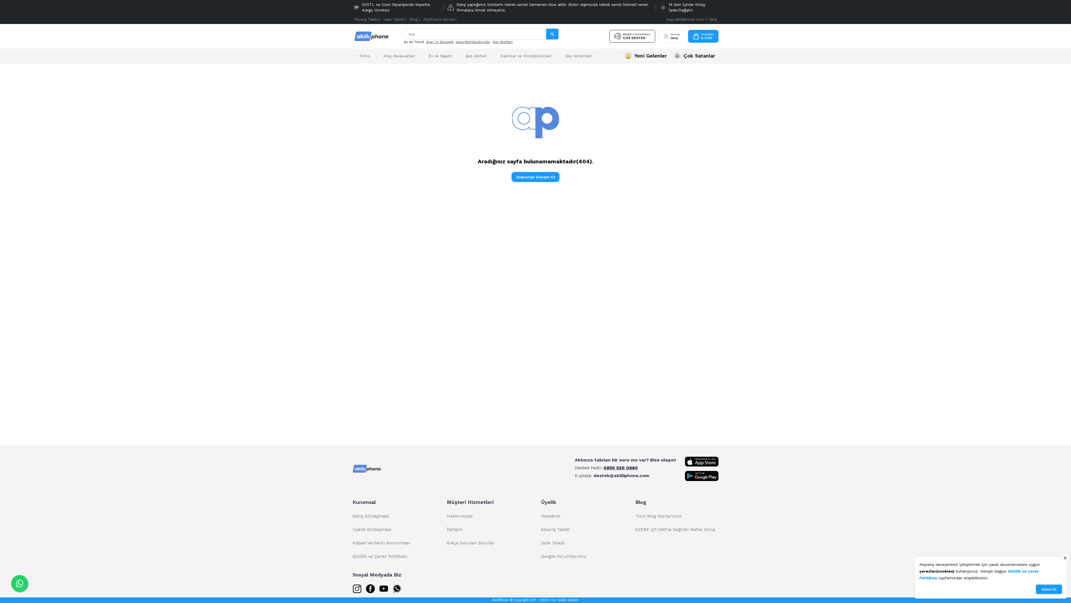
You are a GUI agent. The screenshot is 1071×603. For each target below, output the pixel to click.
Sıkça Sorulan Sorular (471, 542)
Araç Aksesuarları (399, 56)
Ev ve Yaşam (440, 56)
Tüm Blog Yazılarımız (658, 516)
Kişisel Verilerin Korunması (381, 542)
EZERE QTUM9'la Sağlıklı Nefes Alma (675, 529)
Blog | (415, 19)
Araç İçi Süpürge (440, 42)
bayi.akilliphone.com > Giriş (692, 19)
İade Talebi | (394, 19)
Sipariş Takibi (555, 529)
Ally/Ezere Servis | (439, 19)
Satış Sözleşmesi (371, 516)
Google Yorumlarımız (564, 556)
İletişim (455, 529)
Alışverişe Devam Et (535, 177)
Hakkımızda (460, 516)
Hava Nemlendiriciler (473, 42)
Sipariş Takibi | (367, 19)
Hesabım (550, 516)
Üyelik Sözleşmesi (372, 529)
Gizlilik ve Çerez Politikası (380, 556)
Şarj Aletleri (503, 42)
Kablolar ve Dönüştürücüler (526, 56)
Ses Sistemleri (578, 56)
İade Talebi (553, 542)
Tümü (364, 56)
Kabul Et (1049, 589)
